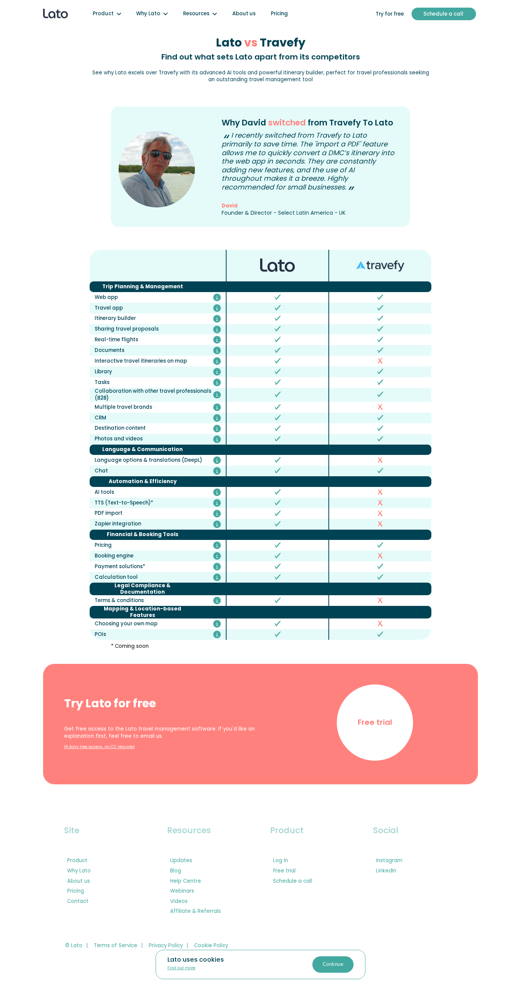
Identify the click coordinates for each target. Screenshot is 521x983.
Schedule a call (292, 881)
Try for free (390, 14)
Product (103, 13)
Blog (175, 870)
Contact (77, 901)
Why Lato (148, 13)
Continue (333, 964)
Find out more (181, 968)
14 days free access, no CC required (99, 747)
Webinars (182, 891)
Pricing (279, 13)
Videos (179, 901)
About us (244, 13)
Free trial (375, 722)
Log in (280, 860)
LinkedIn (386, 870)
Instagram (389, 860)
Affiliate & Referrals (195, 911)
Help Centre (185, 881)
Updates (181, 860)
